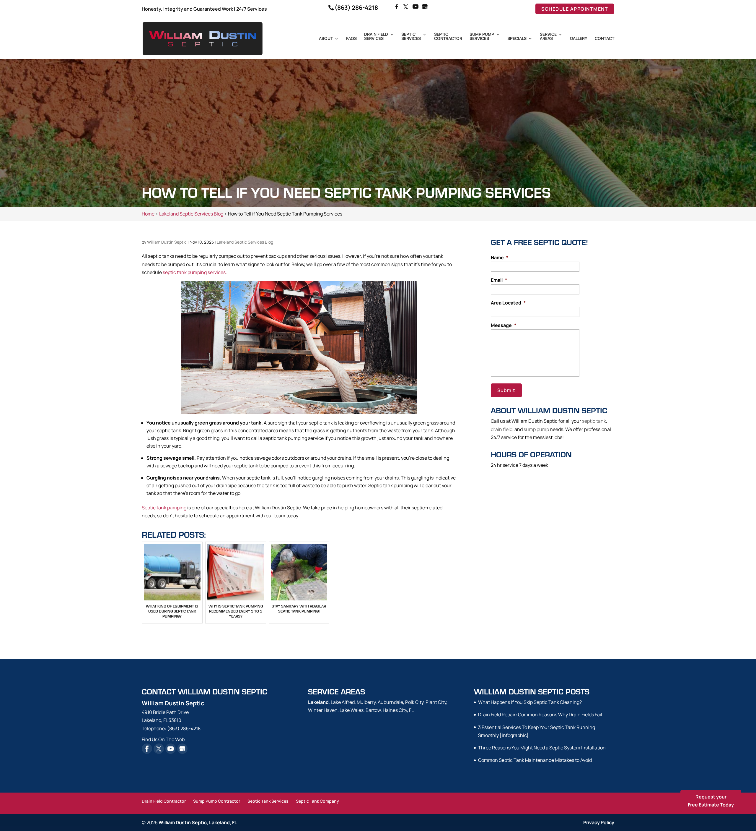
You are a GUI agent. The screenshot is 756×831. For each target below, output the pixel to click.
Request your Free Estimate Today (711, 800)
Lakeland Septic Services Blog (245, 242)
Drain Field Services (376, 36)
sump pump (536, 429)
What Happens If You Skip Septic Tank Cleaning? (530, 702)
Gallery (578, 38)
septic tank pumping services (194, 272)
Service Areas (548, 36)
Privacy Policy (598, 822)
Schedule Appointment (574, 9)
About (326, 38)
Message (503, 325)
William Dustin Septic (167, 242)
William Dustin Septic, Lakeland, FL (198, 822)
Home (148, 213)
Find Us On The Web (163, 739)
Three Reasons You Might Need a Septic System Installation (542, 747)
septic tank (594, 421)
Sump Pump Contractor (216, 801)
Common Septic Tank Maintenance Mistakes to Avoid (535, 760)
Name (499, 258)
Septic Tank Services (268, 801)
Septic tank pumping (164, 507)
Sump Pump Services (482, 36)
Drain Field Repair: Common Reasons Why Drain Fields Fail (540, 714)
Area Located (508, 303)
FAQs (351, 38)
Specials (517, 38)
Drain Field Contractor (164, 801)
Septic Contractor (448, 36)
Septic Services (411, 36)
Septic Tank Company (317, 801)
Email (499, 280)
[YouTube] (415, 7)
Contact (604, 38)
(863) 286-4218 (356, 8)
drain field (501, 429)
